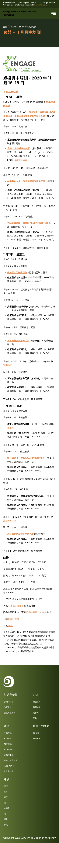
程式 (10, 625)
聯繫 (6, 819)
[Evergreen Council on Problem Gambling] (8, 681)
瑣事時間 (7, 365)
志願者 (7, 808)
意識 (6, 726)
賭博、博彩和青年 (11, 760)
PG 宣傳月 (8, 749)
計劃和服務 (8, 701)
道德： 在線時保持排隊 (18, 148)
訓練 (35, 695)
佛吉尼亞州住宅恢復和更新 (20, 533)
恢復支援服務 (9, 712)
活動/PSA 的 (9, 765)
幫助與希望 (11, 695)
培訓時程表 (13, 619)
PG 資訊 (7, 738)
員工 (6, 797)
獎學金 (36, 712)
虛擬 (5, 26)
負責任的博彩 (41, 726)
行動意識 (8, 733)
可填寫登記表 (10, 92)
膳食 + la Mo (9, 520)
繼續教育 (36, 701)
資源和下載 (8, 755)
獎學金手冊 (31, 612)
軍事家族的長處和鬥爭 (18, 340)
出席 (6, 791)
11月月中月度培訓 (29, 26)
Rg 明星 (36, 733)
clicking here (41, 5)
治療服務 (8, 707)
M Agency (50, 837)
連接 (6, 779)
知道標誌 (8, 744)
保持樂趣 (36, 738)
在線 (44, 612)
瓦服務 (10, 427)
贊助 (35, 718)
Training (14, 26)
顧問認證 (36, 707)
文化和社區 (8, 771)
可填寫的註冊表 (16, 605)
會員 (6, 824)
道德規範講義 (20, 160)
